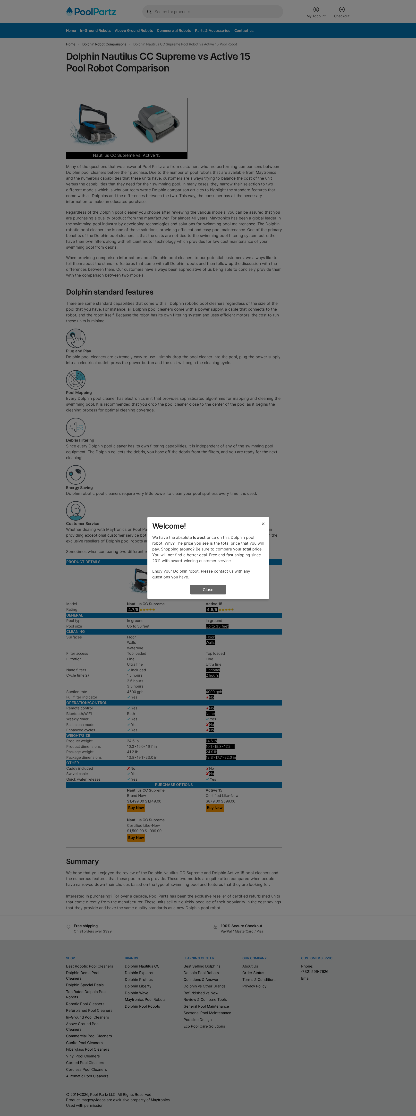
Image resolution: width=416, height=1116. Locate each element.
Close (208, 589)
